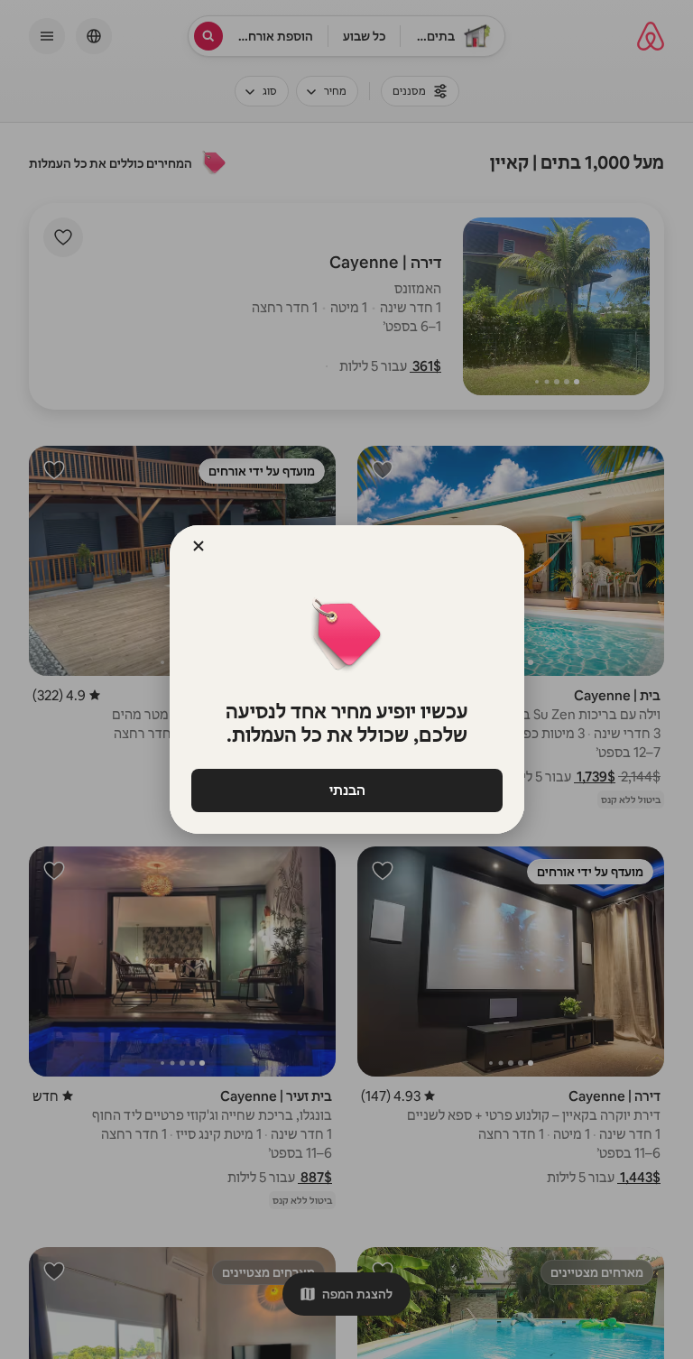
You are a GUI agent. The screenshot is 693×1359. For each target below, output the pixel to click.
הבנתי (346, 790)
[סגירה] (198, 546)
